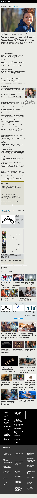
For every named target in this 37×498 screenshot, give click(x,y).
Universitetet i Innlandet (30, 477)
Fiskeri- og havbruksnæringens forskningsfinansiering (6, 460)
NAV (4, 483)
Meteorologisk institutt (6, 482)
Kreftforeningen (5, 478)
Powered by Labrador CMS (18, 495)
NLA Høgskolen (17, 449)
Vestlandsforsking (29, 484)
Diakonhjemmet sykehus (7, 454)
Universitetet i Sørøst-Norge (31, 481)
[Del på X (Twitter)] (3, 268)
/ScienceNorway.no (30, 417)
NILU (4, 488)
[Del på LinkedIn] (4, 268)
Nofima (16, 470)
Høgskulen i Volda (6, 471)
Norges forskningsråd (18, 476)
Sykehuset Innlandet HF (30, 467)
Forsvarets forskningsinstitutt (7, 462)
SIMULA (28, 455)
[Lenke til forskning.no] (17, 1)
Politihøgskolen (29, 449)
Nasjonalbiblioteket (18, 456)
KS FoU (4, 477)
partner (15, 265)
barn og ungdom (9, 265)
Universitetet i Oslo (29, 478)
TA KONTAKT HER (9, 263)
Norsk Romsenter (17, 483)
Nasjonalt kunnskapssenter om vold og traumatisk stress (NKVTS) (19, 459)
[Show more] (12, 205)
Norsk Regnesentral (18, 482)
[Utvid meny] (36, 1)
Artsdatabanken (5, 453)
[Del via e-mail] (6, 268)
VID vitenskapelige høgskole (31, 487)
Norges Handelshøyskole (18, 475)
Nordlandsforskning (18, 472)
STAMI (28, 462)
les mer (16, 6)
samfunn (24, 265)
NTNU (16, 455)
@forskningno (29, 412)
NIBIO (4, 484)
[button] (1, 306)
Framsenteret (5, 463)
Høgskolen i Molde (6, 468)
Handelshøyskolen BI (6, 466)
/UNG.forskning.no (30, 415)
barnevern (3, 265)
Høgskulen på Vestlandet (7, 472)
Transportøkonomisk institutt (31, 471)
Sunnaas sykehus (29, 466)
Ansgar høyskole (5, 449)
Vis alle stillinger (18, 318)
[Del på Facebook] (1, 268)
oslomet (20, 265)
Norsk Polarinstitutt (18, 481)
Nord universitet (17, 471)
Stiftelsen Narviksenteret (30, 465)
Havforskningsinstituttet (7, 467)
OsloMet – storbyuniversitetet (19, 491)
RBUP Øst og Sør (29, 452)
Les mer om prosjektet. (5, 203)
